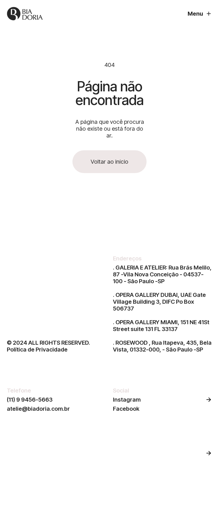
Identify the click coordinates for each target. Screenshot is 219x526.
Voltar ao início (109, 161)
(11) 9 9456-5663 (29, 399)
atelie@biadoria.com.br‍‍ (38, 408)
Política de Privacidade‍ (37, 349)
